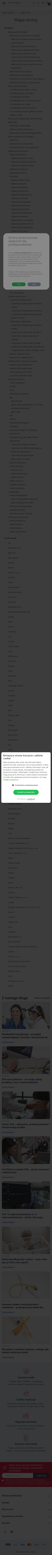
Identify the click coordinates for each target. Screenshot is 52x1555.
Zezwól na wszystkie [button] (26, 792)
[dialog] (26, 777)
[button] (26, 785)
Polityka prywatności (11, 780)
